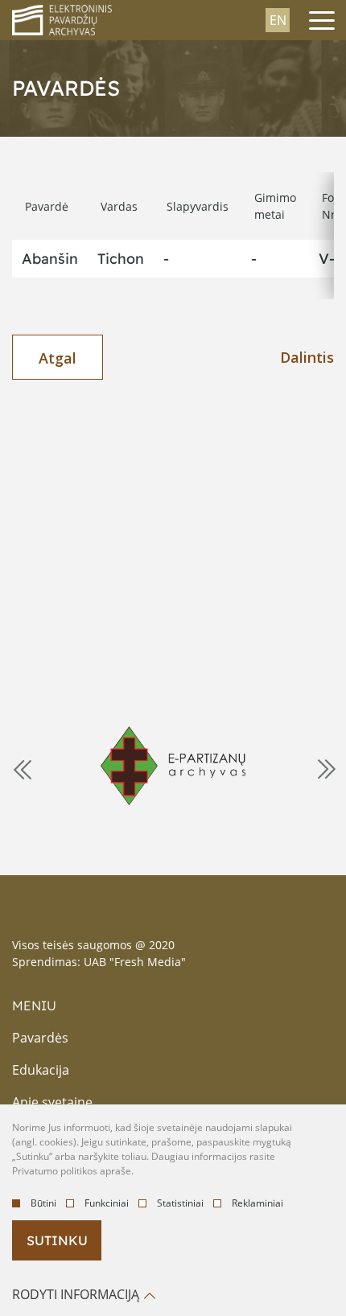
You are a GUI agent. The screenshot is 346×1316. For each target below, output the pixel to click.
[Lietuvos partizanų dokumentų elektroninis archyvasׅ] (173, 765)
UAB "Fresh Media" (135, 961)
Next (325, 768)
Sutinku (57, 1240)
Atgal (57, 358)
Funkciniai (106, 1203)
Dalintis (307, 357)
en (278, 20)
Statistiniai (180, 1203)
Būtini (43, 1203)
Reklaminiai (257, 1203)
